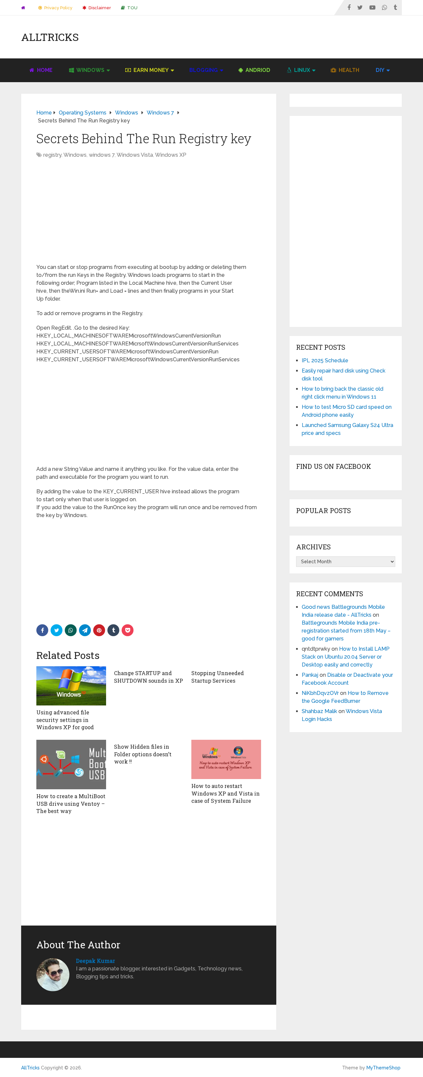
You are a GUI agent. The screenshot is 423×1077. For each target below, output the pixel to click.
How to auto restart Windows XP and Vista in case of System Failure (225, 793)
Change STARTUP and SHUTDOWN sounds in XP (148, 676)
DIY (380, 70)
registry (52, 155)
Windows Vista (135, 155)
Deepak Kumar (95, 960)
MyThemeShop (383, 1067)
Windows (89, 70)
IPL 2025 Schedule (325, 360)
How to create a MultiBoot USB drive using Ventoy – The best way (70, 803)
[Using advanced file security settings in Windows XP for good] (71, 685)
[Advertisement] (281, 37)
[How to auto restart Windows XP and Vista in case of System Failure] (226, 759)
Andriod (257, 70)
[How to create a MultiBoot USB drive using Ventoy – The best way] (71, 764)
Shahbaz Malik (319, 711)
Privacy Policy (57, 7)
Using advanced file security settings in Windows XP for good (65, 720)
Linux (301, 70)
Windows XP (170, 155)
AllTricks (50, 37)
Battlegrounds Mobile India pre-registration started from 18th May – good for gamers (346, 631)
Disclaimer (99, 7)
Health (348, 70)
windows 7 (102, 155)
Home (44, 70)
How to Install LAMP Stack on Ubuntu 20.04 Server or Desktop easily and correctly (346, 657)
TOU (131, 7)
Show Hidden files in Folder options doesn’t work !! (143, 754)
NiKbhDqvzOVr (320, 693)
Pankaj (310, 675)
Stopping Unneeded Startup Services (217, 676)
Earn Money (150, 70)
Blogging (203, 70)
